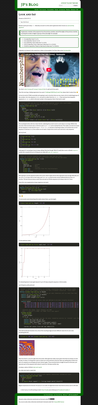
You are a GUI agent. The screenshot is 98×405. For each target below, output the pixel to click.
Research (73, 9)
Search (75, 5)
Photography (43, 9)
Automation (62, 9)
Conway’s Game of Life (39, 89)
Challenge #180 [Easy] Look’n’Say (53, 92)
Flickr (69, 3)
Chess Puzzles (45, 390)
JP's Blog (29, 4)
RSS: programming (73, 395)
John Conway (28, 89)
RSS (77, 9)
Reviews (37, 9)
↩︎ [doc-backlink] (69, 390)
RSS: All (65, 395)
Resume (75, 3)
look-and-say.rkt (37, 367)
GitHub (63, 3)
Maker (56, 9)
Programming (50, 9)
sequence (75, 150)
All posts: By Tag (58, 395)
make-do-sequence (53, 152)
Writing (68, 9)
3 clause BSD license (59, 402)
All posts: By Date (48, 395)
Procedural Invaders (63, 390)
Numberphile (66, 50)
